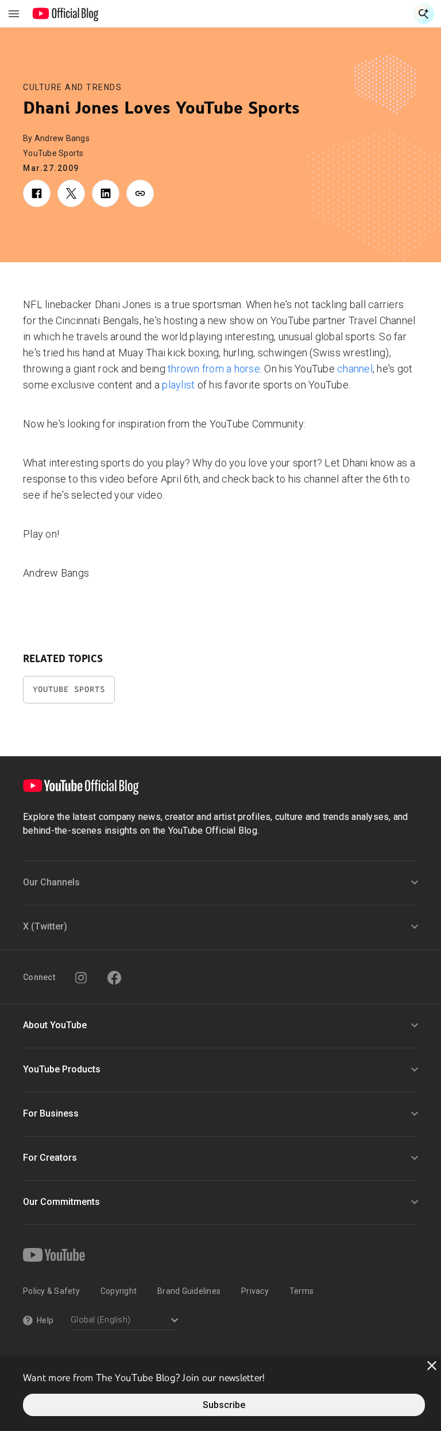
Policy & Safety (51, 1291)
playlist (178, 385)
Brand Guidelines (188, 1291)
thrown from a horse (214, 369)
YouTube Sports (69, 689)
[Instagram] (81, 978)
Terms (301, 1291)
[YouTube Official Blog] (66, 14)
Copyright (118, 1291)
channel (355, 369)
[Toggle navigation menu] (14, 14)
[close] (432, 1365)
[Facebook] (114, 978)
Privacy (255, 1291)
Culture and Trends (72, 87)
